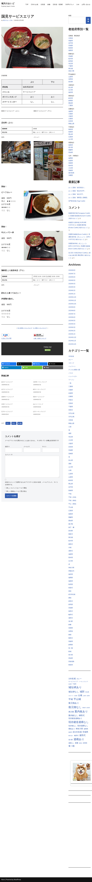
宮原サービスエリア (38, 396)
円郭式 (70, 400)
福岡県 (70, 158)
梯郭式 (70, 544)
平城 (69, 494)
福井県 (70, 92)
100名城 (71, 356)
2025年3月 (71, 327)
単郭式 (70, 410)
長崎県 (70, 163)
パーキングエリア (83, 681)
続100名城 (71, 594)
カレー (8, 423)
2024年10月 (72, 344)
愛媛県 (70, 150)
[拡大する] (28, 143)
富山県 (70, 87)
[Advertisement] (79, 836)
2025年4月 (71, 324)
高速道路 (71, 661)
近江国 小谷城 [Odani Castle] (77, 253)
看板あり (71, 729)
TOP (26, 4)
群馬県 (70, 61)
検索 (69, 15)
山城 (69, 470)
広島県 (70, 137)
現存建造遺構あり (75, 718)
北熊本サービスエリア (7, 396)
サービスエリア (73, 681)
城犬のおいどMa (7, 20)
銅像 (48, 4)
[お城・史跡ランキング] (38, 336)
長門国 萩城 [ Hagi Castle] (76, 201)
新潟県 (70, 81)
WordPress (17, 879)
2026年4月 (71, 283)
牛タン (14, 423)
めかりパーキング (38, 404)
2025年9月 (71, 307)
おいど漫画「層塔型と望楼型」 (78, 197)
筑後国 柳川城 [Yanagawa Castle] (79, 213)
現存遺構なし (82, 726)
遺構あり (79, 739)
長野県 (70, 79)
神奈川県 (71, 71)
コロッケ (71, 363)
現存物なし (72, 726)
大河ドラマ (70, 695)
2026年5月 (71, 280)
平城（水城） (72, 497)
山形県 (70, 473)
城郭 (69, 433)
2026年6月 (71, 277)
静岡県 (70, 100)
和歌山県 (71, 123)
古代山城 (71, 413)
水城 (69, 547)
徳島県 (70, 145)
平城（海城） (72, 500)
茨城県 (70, 56)
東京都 (70, 68)
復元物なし (75, 707)
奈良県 (70, 121)
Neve (3, 879)
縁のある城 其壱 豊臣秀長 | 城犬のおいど (79, 255)
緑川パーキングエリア (39, 389)
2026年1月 (71, 294)
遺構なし (71, 743)
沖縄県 (70, 175)
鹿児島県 (71, 173)
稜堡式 (70, 587)
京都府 (70, 114)
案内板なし (73, 715)
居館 (69, 463)
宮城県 (70, 45)
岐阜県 (70, 98)
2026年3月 (71, 287)
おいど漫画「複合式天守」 (77, 191)
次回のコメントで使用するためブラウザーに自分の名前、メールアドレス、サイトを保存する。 (31, 483)
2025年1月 (71, 334)
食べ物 (19, 423)
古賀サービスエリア (7, 404)
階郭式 (70, 638)
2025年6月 (71, 317)
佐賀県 (70, 160)
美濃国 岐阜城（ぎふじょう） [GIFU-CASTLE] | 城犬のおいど (79, 236)
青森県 (70, 40)
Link (77, 4)
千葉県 (70, 66)
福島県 (70, 50)
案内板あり (81, 711)
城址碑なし (73, 692)
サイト (44, 446)
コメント (8, 454)
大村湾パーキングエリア (40, 382)
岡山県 (70, 134)
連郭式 (70, 618)
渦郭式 (70, 551)
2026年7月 (71, 273)
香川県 (70, 147)
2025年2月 (71, 330)
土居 (69, 426)
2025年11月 (72, 300)
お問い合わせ (86, 4)
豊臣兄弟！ (70, 735)
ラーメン (71, 379)
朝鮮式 (70, 534)
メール (27, 446)
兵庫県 (70, 118)
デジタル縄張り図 (74, 369)
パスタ (70, 373)
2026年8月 (71, 270)
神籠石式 (71, 571)
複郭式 (70, 611)
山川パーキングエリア (39, 411)
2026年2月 (71, 290)
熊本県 (70, 165)
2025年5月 (71, 320)
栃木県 (70, 58)
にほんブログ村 (6, 338)
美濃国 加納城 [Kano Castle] (77, 234)
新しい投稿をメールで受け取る (16, 491)
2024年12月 (72, 337)
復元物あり (73, 703)
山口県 (70, 139)
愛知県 (70, 103)
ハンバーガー (72, 376)
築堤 (69, 591)
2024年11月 (72, 340)
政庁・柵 (71, 527)
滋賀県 (70, 111)
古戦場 (43, 4)
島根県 (70, 132)
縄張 (69, 598)
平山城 (70, 507)
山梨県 (70, 76)
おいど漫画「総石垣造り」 (77, 187)
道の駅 (70, 621)
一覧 (69, 383)
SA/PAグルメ (69, 4)
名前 (7, 446)
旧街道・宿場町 (58, 4)
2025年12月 (72, 297)
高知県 (70, 152)
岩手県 (70, 43)
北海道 (70, 38)
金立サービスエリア (7, 382)
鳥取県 (70, 129)
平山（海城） (72, 504)
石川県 (70, 90)
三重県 (70, 105)
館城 (69, 651)
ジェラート (72, 366)
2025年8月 (71, 310)
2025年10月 (72, 304)
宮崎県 (70, 170)
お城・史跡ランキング (40, 338)
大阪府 (70, 116)
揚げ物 (70, 524)
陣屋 (69, 634)
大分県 (70, 168)
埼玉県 (70, 63)
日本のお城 (34, 4)
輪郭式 (70, 614)
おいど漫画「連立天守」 (76, 194)
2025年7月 (71, 314)
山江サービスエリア (7, 389)
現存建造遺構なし (78, 722)
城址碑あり (75, 687)
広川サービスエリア (7, 411)
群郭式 (70, 601)
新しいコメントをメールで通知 (16, 488)
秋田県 (70, 48)
